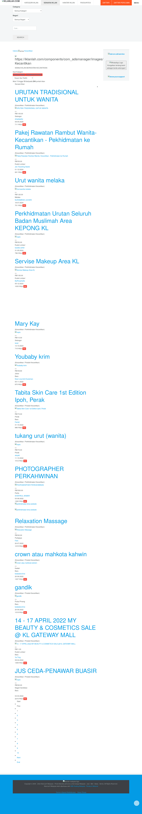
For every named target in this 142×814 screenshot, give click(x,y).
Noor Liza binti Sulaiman (24, 379)
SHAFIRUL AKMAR (22, 496)
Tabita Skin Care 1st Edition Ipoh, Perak (50, 396)
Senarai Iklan (50, 2)
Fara (16, 540)
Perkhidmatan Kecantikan (34, 75)
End (18, 762)
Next (18, 757)
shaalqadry (19, 119)
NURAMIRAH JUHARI (23, 200)
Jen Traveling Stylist (22, 167)
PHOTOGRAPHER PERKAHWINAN (39, 472)
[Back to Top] (136, 803)
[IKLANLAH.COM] (11, 2)
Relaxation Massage (41, 520)
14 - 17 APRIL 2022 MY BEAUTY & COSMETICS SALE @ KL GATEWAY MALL (55, 627)
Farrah (17, 422)
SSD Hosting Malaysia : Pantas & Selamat (84, 786)
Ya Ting (18, 657)
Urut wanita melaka (40, 180)
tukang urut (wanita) (40, 435)
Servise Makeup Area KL (47, 261)
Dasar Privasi (81, 792)
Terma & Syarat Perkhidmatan (66, 792)
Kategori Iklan (31, 2)
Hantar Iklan (69, 2)
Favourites (85, 2)
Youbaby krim (32, 356)
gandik (23, 587)
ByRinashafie (20, 281)
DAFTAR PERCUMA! (122, 2)
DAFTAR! (106, 2)
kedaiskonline (20, 573)
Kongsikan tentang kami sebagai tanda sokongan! (116, 66)
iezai (16, 343)
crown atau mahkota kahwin (51, 554)
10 (18, 753)
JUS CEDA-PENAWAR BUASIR (56, 670)
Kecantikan (28, 51)
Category (16, 7)
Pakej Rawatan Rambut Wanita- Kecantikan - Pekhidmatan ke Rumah (56, 139)
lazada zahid (19, 247)
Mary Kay (27, 323)
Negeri (15, 15)
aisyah (17, 455)
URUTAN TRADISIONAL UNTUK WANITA (46, 95)
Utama (15, 51)
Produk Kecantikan (19, 75)
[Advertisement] (56, 302)
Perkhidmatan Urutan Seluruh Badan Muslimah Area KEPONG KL (53, 220)
